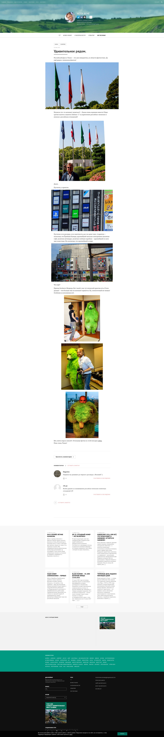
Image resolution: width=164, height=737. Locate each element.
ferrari (74, 660)
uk (64, 666)
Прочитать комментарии (65, 457)
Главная (3, 2)
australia (74, 658)
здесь (100, 441)
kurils (47, 662)
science (97, 664)
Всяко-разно (67, 35)
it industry (98, 660)
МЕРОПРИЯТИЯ (18, 2)
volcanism (70, 666)
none (105, 662)
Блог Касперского (100, 686)
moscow (86, 662)
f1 (69, 660)
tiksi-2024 (112, 664)
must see (99, 662)
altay (64, 658)
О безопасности (79, 35)
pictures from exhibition (65, 664)
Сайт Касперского (100, 683)
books (92, 658)
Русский (157, 2)
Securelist (98, 689)
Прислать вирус (100, 680)
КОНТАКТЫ (42, 2)
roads (86, 664)
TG (78, 17)
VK (81, 17)
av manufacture (83, 658)
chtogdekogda (110, 658)
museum (92, 662)
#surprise (62, 44)
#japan (56, 44)
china (102, 658)
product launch (78, 664)
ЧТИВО (25, 2)
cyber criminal (50, 660)
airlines (53, 658)
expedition (64, 660)
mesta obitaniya (77, 662)
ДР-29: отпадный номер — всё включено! (81, 535)
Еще (82, 607)
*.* (59, 35)
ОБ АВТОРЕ (10, 2)
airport (59, 658)
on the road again (51, 664)
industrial (86, 660)
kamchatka (111, 660)
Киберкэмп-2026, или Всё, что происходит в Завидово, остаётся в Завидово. (107, 537)
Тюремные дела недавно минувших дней (107, 575)
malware (68, 662)
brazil (97, 658)
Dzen (84, 17)
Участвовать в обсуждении (101, 478)
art (69, 658)
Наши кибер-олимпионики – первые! (56, 575)
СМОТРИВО (31, 2)
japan (104, 660)
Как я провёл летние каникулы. (55, 535)
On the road (101, 35)
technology (104, 664)
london (62, 662)
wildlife (77, 666)
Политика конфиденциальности (105, 677)
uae (61, 666)
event (57, 660)
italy (91, 660)
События (91, 35)
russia (91, 664)
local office (54, 662)
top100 (48, 666)
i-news (79, 660)
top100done (55, 666)
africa (47, 658)
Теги (37, 2)
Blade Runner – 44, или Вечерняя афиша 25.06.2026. (81, 576)
